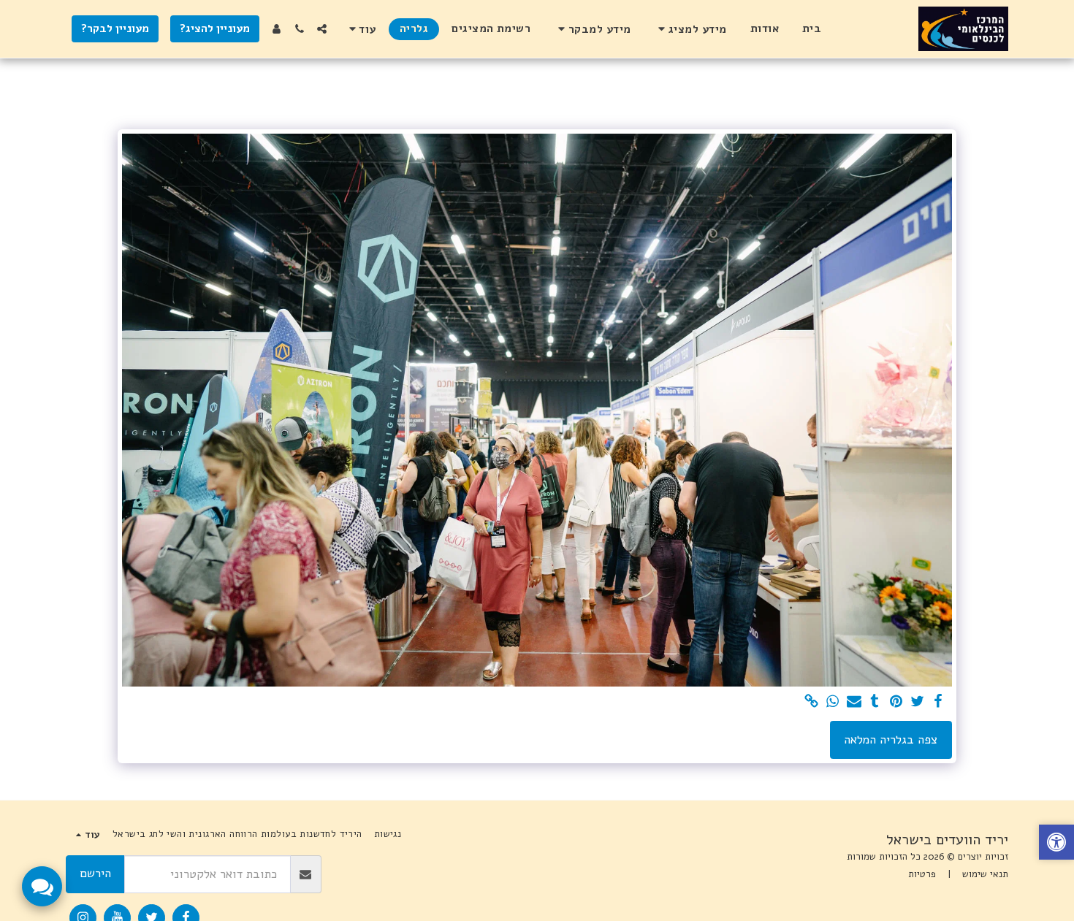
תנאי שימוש (985, 874)
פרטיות (922, 874)
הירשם (95, 873)
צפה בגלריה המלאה (890, 739)
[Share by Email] (853, 702)
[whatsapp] (832, 702)
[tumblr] (875, 702)
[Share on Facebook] (938, 702)
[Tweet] (917, 702)
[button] (690, 29)
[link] (811, 702)
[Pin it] (896, 702)
